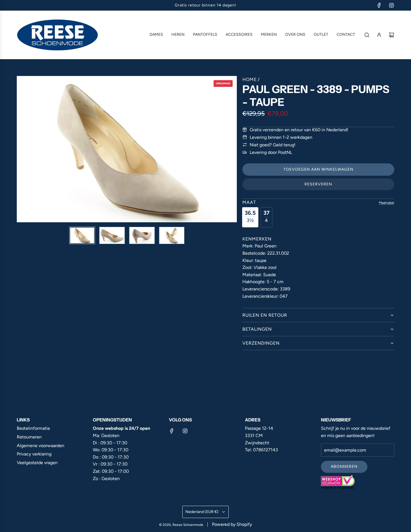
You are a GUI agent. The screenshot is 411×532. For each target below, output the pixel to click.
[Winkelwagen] (391, 35)
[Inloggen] (379, 35)
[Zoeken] (367, 35)
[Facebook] (379, 5)
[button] (21, 149)
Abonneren (344, 466)
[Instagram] (391, 5)
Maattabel (386, 203)
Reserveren (318, 184)
